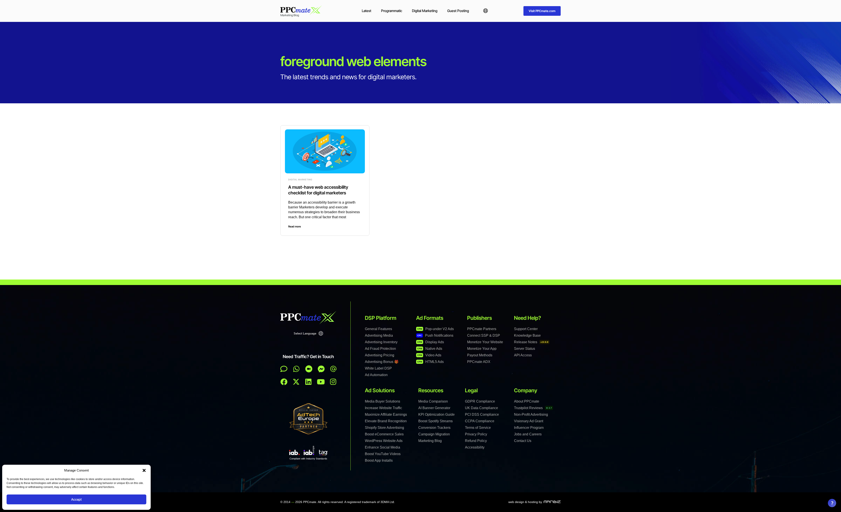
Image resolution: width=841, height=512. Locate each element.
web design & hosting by (525, 502)
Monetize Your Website (485, 342)
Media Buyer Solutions (382, 401)
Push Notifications (435, 335)
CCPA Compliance (479, 421)
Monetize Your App (481, 348)
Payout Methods (479, 355)
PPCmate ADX (478, 362)
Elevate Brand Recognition (386, 421)
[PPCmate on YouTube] (320, 381)
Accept (76, 499)
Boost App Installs (379, 460)
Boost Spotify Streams (435, 421)
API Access (523, 355)
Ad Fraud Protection (380, 348)
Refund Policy (476, 441)
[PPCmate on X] (296, 381)
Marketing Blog (430, 441)
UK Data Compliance (481, 408)
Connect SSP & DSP (483, 335)
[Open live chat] (283, 368)
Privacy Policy (476, 434)
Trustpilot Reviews (533, 408)
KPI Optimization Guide (436, 414)
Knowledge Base (527, 335)
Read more (294, 226)
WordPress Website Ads (384, 441)
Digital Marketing (424, 11)
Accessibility (474, 447)
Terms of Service (478, 427)
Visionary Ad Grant (528, 421)
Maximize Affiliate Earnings (386, 414)
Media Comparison (433, 401)
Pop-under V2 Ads (435, 329)
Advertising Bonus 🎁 (382, 362)
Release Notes (531, 342)
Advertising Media (379, 335)
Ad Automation (376, 375)
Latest (366, 11)
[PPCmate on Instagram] (333, 381)
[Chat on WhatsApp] (296, 368)
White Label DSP (378, 368)
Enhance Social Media (382, 447)
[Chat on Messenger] (321, 368)
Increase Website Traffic (383, 408)
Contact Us (522, 441)
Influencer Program (529, 427)
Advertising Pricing (379, 355)
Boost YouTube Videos (383, 454)
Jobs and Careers (528, 434)
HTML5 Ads (430, 362)
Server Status (524, 348)
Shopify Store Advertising (384, 427)
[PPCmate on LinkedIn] (308, 381)
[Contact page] (308, 368)
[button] (144, 470)
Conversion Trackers (434, 427)
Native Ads (429, 348)
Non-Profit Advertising (531, 414)
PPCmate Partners (481, 329)
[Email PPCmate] (333, 369)
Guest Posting (458, 11)
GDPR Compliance (480, 401)
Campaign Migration (434, 434)
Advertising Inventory (381, 342)
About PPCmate (526, 401)
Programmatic (391, 11)
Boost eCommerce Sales (384, 434)
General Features (378, 329)
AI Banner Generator (434, 408)
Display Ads (430, 342)
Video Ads (429, 355)
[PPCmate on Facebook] (283, 381)
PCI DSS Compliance (482, 414)
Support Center (526, 329)
